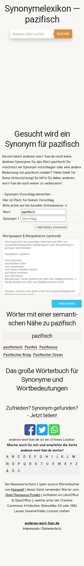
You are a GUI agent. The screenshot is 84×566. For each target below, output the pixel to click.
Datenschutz (51, 529)
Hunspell (17, 490)
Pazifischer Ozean (48, 355)
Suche (63, 34)
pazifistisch (12, 347)
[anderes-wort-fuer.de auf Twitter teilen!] (42, 434)
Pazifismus (48, 347)
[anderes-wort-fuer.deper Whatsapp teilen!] (54, 434)
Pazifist (31, 347)
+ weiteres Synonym (51, 227)
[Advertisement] (42, 85)
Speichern (67, 303)
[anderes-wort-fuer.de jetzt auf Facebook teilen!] (30, 434)
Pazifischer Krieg (17, 355)
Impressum (31, 529)
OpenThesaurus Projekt (22, 495)
